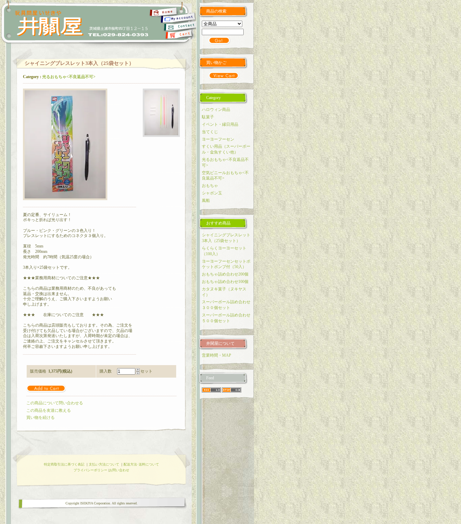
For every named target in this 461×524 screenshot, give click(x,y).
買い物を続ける (40, 417)
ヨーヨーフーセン (218, 139)
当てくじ (210, 131)
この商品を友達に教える (48, 410)
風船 (206, 200)
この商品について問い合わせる (54, 403)
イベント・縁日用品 (220, 124)
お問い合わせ (119, 470)
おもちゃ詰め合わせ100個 (225, 281)
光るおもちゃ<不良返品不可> (69, 76)
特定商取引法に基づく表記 (64, 464)
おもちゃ (210, 185)
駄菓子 (208, 117)
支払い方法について (104, 464)
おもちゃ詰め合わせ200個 (225, 274)
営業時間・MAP (216, 355)
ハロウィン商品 (216, 109)
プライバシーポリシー (90, 470)
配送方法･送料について (141, 464)
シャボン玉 (212, 193)
